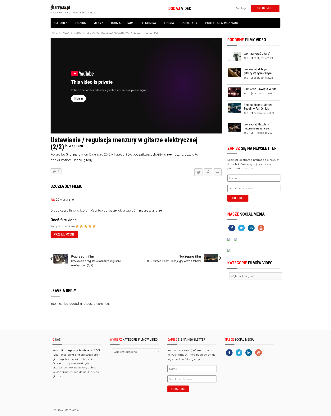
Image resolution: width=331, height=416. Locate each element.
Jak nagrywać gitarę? (257, 53)
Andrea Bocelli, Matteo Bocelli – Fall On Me (258, 106)
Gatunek (61, 23)
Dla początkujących (142, 154)
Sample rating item (63, 226)
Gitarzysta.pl (75, 154)
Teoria (169, 23)
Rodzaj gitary (122, 23)
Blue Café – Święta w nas (260, 89)
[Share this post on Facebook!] (208, 172)
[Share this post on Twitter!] (198, 172)
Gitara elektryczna (170, 154)
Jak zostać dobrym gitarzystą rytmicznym (258, 71)
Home (54, 32)
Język (98, 23)
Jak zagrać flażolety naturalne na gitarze (256, 126)
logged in (75, 304)
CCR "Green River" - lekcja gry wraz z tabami (174, 261)
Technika (149, 23)
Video (65, 32)
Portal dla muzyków (221, 23)
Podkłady (189, 23)
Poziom (81, 23)
